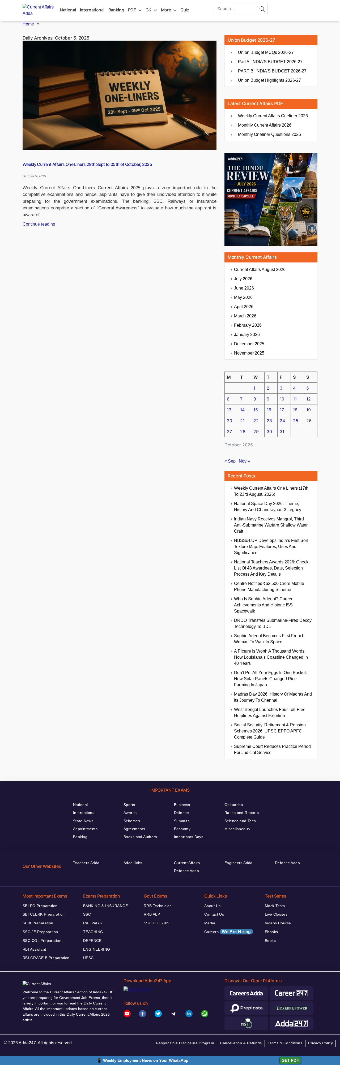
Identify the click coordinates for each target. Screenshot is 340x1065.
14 (242, 409)
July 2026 (243, 279)
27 (229, 431)
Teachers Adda (86, 863)
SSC (87, 914)
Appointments (85, 829)
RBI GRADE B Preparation (46, 958)
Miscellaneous (237, 829)
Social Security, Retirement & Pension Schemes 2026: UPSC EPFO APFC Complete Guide (270, 731)
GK (148, 9)
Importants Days (188, 837)
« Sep (230, 461)
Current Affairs (187, 863)
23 (269, 420)
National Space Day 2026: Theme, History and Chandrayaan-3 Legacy (267, 506)
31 (282, 431)
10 (282, 399)
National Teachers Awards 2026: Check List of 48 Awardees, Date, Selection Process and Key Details (271, 568)
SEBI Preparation (38, 923)
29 (256, 431)
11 (295, 399)
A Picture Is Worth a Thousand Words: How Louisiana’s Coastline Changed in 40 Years (271, 657)
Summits (181, 821)
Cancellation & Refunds (241, 1043)
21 (242, 420)
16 (269, 409)
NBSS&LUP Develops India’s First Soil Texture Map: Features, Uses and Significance (271, 546)
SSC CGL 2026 (157, 923)
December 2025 (249, 344)
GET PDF (290, 1060)
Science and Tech (240, 821)
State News (83, 821)
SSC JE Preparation (40, 932)
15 (255, 409)
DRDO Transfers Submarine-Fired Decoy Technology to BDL (273, 623)
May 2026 (243, 297)
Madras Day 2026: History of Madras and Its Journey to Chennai (273, 697)
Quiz (184, 9)
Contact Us (214, 914)
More (166, 9)
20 (229, 420)
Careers (227, 931)
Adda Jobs (133, 863)
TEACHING (93, 932)
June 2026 (244, 288)
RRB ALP (152, 914)
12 (308, 399)
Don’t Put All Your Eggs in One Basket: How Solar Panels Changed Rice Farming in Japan (270, 678)
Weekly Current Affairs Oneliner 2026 (273, 116)
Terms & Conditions (285, 1043)
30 (269, 431)
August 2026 (260, 269)
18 (295, 409)
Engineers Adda (238, 863)
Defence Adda (186, 871)
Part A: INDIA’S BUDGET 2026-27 (270, 61)
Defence (181, 812)
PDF (132, 9)
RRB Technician (158, 906)
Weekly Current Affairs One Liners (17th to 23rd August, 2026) (271, 491)
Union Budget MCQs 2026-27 (266, 52)
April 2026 (243, 306)
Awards (130, 812)
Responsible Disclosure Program (185, 1043)
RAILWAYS (92, 923)
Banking (116, 9)
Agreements (134, 829)
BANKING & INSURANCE (105, 906)
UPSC (88, 958)
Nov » (244, 461)
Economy (182, 829)
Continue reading (39, 224)
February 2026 (248, 325)
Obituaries (233, 805)
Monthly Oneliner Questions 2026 (269, 134)
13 (229, 409)
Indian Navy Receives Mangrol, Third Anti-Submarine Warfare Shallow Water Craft (271, 525)
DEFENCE (92, 940)
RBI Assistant (34, 949)
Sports (129, 805)
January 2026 (247, 334)
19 (308, 409)
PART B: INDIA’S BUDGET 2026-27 (272, 71)
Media (209, 923)
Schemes (132, 821)
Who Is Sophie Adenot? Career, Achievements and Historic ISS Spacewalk (263, 605)
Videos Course (278, 923)
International (92, 9)
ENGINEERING (96, 949)
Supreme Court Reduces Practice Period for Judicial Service (272, 749)
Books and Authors (140, 837)
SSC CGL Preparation (42, 940)
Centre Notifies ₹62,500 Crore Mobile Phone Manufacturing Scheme (269, 586)
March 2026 (245, 316)
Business (182, 805)
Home (28, 24)
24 (282, 420)
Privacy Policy (320, 1043)
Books (270, 940)
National (68, 9)
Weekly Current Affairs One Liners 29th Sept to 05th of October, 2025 (87, 164)
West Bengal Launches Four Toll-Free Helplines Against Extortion (269, 712)
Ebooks (271, 932)
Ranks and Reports (241, 812)
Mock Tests (275, 906)
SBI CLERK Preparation (44, 914)
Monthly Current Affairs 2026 (264, 125)
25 (295, 420)
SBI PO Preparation (40, 906)
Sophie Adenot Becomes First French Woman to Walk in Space (269, 638)
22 (256, 420)
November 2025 (249, 353)
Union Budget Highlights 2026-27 (269, 80)
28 (242, 431)
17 (282, 409)
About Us (212, 906)
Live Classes (276, 914)
